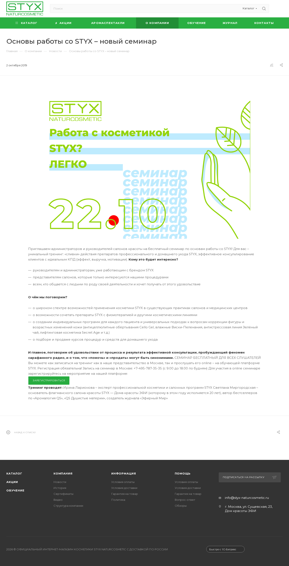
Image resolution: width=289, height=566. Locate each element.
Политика (118, 499)
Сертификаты (63, 493)
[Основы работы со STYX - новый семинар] (144, 164)
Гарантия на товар (124, 493)
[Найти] (264, 8)
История (60, 488)
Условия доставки (124, 488)
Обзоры (181, 505)
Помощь (183, 473)
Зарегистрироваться (49, 380)
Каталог (14, 473)
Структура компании (68, 505)
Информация (123, 473)
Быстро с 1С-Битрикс (222, 549)
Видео (58, 499)
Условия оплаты (123, 482)
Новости (60, 482)
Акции (12, 482)
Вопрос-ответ (185, 499)
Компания (63, 473)
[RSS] (271, 65)
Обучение (15, 490)
